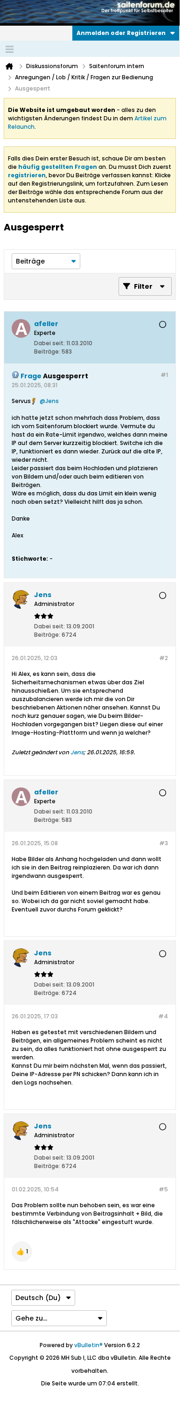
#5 (163, 1189)
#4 (163, 1016)
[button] (22, 1251)
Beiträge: (47, 351)
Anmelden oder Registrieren (121, 33)
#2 (163, 658)
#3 (163, 843)
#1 (164, 375)
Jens (52, 401)
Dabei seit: (49, 343)
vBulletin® (88, 1345)
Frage (31, 376)
